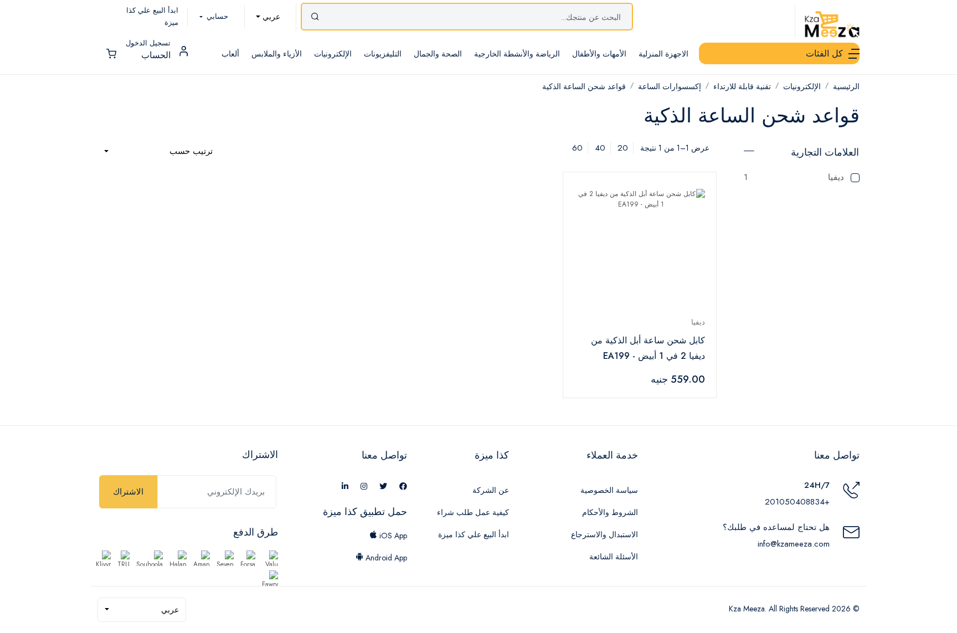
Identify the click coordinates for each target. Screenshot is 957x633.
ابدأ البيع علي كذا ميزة (473, 534)
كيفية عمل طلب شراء (473, 512)
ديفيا (794, 177)
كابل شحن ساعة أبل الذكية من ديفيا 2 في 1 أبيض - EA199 (648, 348)
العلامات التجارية (825, 152)
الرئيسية (846, 86)
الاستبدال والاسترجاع (604, 534)
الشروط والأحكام (610, 512)
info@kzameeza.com (794, 544)
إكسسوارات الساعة (669, 86)
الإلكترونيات (802, 86)
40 (600, 148)
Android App (385, 557)
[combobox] (268, 16)
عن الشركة (490, 490)
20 (623, 148)
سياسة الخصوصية (609, 490)
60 (577, 148)
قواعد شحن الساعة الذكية (584, 86)
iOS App (392, 535)
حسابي (216, 16)
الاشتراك (128, 492)
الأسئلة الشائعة (613, 556)
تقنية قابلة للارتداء (742, 86)
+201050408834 (797, 502)
